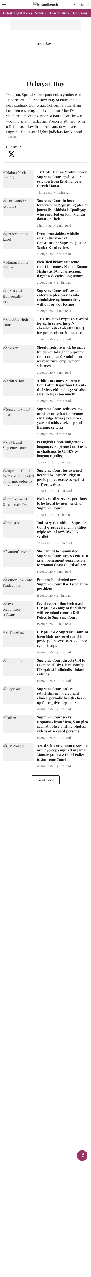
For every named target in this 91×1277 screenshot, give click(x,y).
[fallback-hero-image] (20, 182)
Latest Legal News (17, 13)
